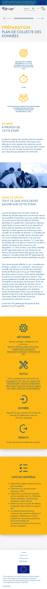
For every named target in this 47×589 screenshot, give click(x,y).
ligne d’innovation (31, 346)
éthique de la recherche (17, 351)
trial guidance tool (13, 381)
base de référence (15, 346)
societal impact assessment (23, 349)
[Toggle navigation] (43, 8)
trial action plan (13, 383)
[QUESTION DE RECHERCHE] (39, 18)
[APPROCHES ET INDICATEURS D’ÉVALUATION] (8, 18)
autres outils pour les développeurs (25, 388)
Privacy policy (23, 558)
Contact (23, 552)
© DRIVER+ (7, 586)
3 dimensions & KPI (31, 352)
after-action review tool (16, 386)
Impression (23, 555)
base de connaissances (30, 383)
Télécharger (23, 561)
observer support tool (31, 381)
